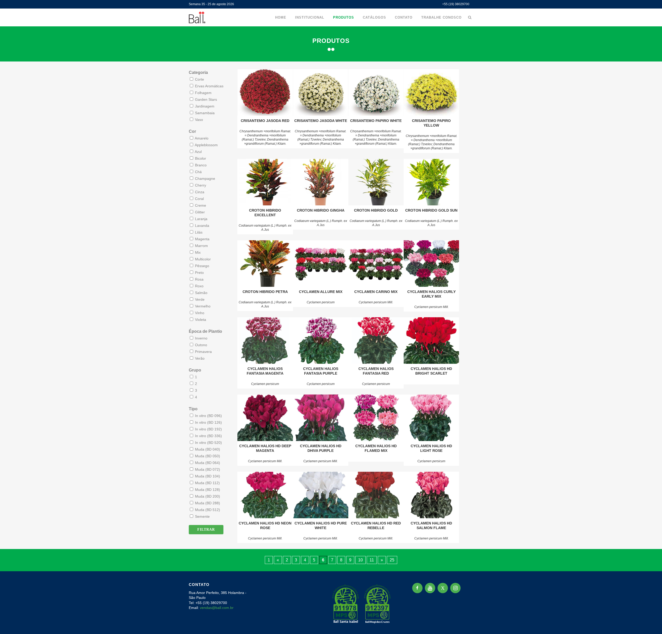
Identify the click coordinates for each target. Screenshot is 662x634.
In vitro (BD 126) (208, 422)
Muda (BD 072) (207, 469)
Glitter (199, 212)
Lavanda (201, 225)
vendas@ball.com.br (217, 608)
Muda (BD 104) (207, 476)
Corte (199, 79)
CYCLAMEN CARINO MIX (375, 292)
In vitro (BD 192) (208, 429)
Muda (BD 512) (207, 510)
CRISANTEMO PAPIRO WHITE (376, 121)
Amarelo (201, 138)
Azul (198, 152)
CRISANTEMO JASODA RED (265, 121)
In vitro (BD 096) (208, 416)
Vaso (198, 120)
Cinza (199, 192)
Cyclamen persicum (321, 302)
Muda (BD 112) (207, 483)
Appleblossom (206, 145)
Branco (200, 165)
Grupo (195, 370)
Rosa (199, 279)
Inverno (200, 338)
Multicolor (202, 259)
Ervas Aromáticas (208, 86)
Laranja (200, 219)
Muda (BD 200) (207, 496)
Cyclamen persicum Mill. (376, 302)
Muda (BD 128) (207, 490)
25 (392, 560)
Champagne (204, 178)
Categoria (198, 72)
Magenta (201, 239)
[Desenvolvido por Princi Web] (469, 623)
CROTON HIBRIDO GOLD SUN (431, 210)
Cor (192, 131)
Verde (199, 299)
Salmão (200, 293)
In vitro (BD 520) (208, 442)
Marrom (201, 246)
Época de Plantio (205, 331)
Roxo (199, 286)
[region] (67, 593)
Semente (202, 516)
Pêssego (201, 266)
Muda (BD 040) (207, 449)
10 (360, 560)
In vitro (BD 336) (208, 436)
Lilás (198, 232)
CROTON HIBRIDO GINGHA (320, 210)
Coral (199, 199)
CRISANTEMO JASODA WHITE (320, 121)
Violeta (200, 320)
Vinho (199, 313)
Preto (199, 272)
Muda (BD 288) (207, 503)
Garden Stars (205, 99)
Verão (199, 358)
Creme (200, 205)
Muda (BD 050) (207, 456)
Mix (197, 252)
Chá (198, 172)
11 (372, 560)
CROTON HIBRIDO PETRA (265, 292)
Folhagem (203, 93)
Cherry (200, 185)
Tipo (193, 409)
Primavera (203, 352)
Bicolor (200, 158)
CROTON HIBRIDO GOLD (376, 210)
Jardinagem (204, 106)
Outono (200, 345)
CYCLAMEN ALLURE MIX (320, 292)
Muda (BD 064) (207, 463)
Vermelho (202, 306)
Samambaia (204, 113)
